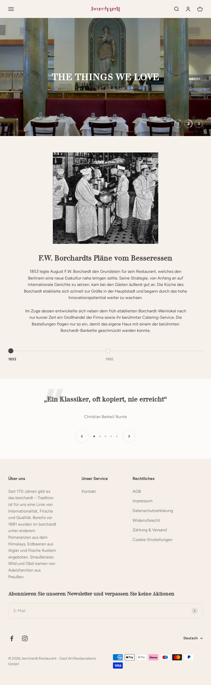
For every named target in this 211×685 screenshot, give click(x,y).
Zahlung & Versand (150, 529)
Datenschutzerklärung (153, 510)
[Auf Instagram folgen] (24, 638)
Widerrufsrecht (146, 520)
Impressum (143, 500)
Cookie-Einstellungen (152, 539)
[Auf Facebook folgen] (11, 638)
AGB (137, 491)
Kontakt (89, 491)
